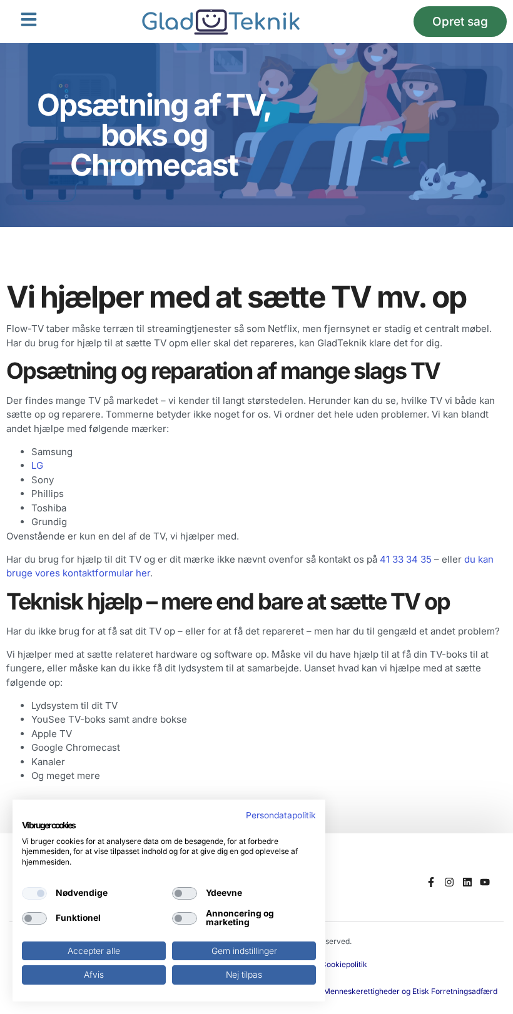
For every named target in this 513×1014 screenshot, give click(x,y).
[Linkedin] (467, 882)
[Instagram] (449, 882)
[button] (29, 19)
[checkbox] (34, 893)
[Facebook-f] (431, 882)
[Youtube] (485, 882)
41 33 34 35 (406, 559)
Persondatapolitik (281, 815)
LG (37, 465)
